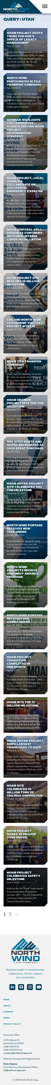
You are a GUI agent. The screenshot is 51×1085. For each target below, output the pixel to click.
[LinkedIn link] (12, 987)
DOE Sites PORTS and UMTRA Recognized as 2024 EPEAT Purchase (25, 445)
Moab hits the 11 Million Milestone (22, 703)
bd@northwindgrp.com (14, 1070)
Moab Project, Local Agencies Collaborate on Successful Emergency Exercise (25, 184)
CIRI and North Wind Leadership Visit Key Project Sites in (25, 323)
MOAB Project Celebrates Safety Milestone (23, 876)
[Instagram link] (30, 987)
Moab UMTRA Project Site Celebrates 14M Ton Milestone (25, 487)
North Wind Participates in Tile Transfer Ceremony (24, 81)
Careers (8, 1012)
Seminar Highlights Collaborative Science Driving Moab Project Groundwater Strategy (25, 128)
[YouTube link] (39, 987)
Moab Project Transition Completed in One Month (19, 662)
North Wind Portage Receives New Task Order (24, 529)
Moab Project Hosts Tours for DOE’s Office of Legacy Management (25, 37)
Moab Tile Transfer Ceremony (24, 363)
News (6, 1018)
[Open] (45, 6)
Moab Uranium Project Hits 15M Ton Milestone (25, 403)
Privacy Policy (12, 1024)
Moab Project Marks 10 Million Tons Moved (21, 834)
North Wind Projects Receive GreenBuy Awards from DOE (22, 572)
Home (6, 1000)
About (7, 1006)
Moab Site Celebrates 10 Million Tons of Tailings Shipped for (25, 790)
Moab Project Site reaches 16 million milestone (23, 281)
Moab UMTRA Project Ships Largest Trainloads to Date (25, 744)
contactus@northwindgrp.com (17, 1053)
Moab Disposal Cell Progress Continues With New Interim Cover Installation (24, 234)
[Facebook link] (21, 987)
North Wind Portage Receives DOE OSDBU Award (24, 619)
